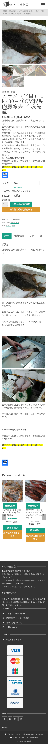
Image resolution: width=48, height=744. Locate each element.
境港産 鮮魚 (14, 222)
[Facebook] (4, 718)
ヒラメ (8, 226)
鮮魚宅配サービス (12, 640)
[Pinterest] (20, 718)
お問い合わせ (11, 627)
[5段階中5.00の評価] (12, 519)
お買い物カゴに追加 (21, 204)
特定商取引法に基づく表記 (16, 618)
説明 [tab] (6, 235)
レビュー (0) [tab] (36, 235)
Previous (4, 517)
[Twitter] (10, 718)
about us (5, 727)
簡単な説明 (10, 506)
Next (44, 517)
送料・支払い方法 (13, 623)
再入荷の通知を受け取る (21, 209)
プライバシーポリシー (14, 614)
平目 (13, 226)
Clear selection (17, 187)
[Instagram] (15, 718)
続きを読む (12, 528)
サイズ (5, 183)
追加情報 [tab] (19, 235)
